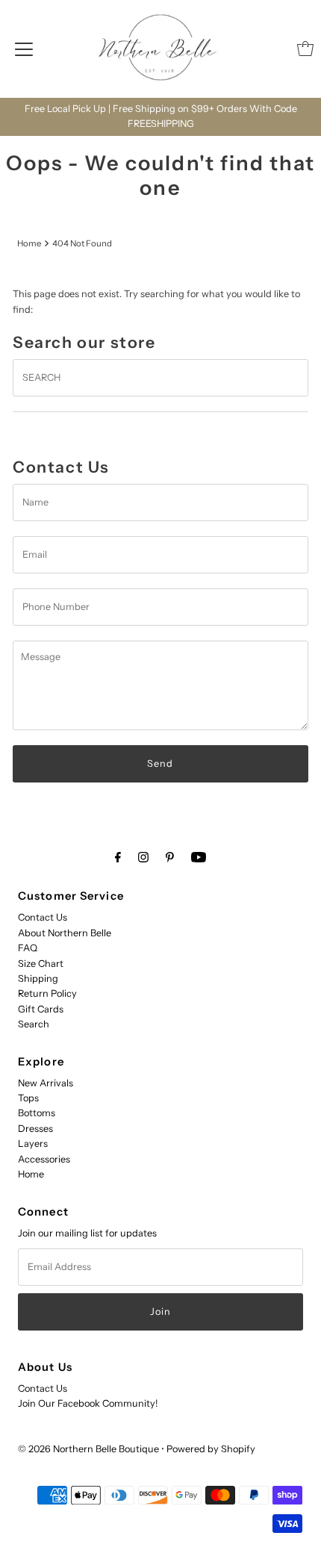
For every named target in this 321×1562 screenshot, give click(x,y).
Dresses (35, 1128)
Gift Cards (40, 1009)
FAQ (27, 947)
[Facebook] (118, 857)
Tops (28, 1098)
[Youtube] (198, 857)
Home (29, 243)
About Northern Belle (64, 933)
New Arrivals (45, 1083)
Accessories (44, 1159)
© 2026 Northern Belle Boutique (88, 1448)
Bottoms (36, 1112)
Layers (33, 1143)
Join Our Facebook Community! (88, 1403)
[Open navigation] (24, 48)
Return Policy (47, 993)
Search (33, 1024)
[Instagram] (143, 857)
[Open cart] (305, 48)
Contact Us (42, 917)
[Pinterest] (170, 857)
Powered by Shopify (210, 1448)
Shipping (38, 978)
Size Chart (40, 963)
